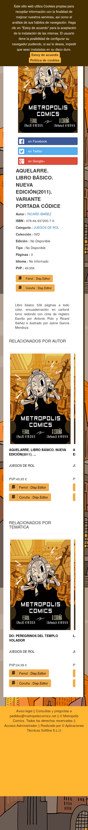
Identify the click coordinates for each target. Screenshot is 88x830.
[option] (40, 428)
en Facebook (37, 141)
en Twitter (35, 151)
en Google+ (36, 161)
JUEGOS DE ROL (46, 227)
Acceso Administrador (20, 725)
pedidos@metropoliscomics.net (33, 715)
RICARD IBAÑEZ (39, 214)
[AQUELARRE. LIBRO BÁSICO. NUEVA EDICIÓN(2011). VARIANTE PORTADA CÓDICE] (48, 88)
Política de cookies (45, 60)
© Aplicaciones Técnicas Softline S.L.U (55, 727)
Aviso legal (24, 710)
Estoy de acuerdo (44, 54)
